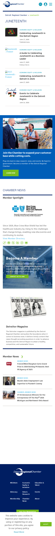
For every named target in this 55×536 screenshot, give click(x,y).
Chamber (21, 392)
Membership (15, 499)
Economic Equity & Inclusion (31, 30)
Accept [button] (45, 524)
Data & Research (25, 493)
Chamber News (25, 500)
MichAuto (13, 483)
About (37, 499)
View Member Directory (14, 238)
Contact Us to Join (17, 276)
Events (37, 492)
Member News (22, 361)
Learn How (10, 173)
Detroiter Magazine (17, 326)
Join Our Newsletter (27, 512)
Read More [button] (19, 532)
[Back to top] (48, 501)
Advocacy (13, 492)
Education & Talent (39, 484)
